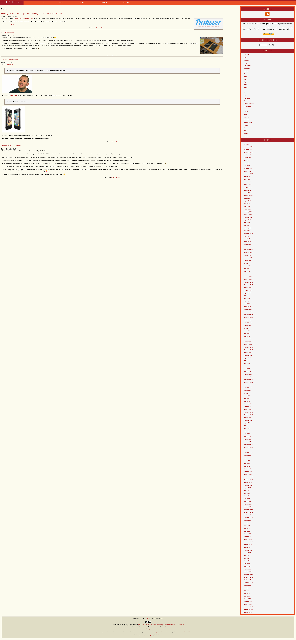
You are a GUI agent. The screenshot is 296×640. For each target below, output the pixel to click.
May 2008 (247, 528)
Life (245, 74)
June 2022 (247, 193)
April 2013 (247, 368)
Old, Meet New (7, 32)
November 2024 (248, 152)
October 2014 (248, 320)
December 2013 (248, 347)
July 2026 (246, 144)
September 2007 (248, 550)
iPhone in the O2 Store (11, 146)
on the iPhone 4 (12, 95)
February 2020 (248, 211)
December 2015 (248, 282)
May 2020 (247, 203)
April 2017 (247, 239)
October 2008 (248, 515)
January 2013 (248, 377)
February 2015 (248, 309)
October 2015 (248, 287)
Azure (245, 57)
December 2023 (248, 174)
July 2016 (246, 263)
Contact (82, 2)
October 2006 (248, 580)
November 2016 (248, 252)
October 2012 (248, 385)
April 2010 (247, 466)
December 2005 (248, 607)
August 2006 (247, 585)
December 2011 (248, 412)
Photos (246, 92)
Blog (61, 2)
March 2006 (247, 599)
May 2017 (247, 236)
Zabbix (246, 136)
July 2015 (246, 295)
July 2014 (246, 328)
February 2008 (248, 536)
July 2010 (246, 458)
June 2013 (247, 363)
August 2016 (247, 260)
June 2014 (247, 331)
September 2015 (248, 290)
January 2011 (248, 442)
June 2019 (247, 222)
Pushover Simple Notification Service (209, 26)
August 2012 (247, 390)
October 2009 (248, 482)
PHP (245, 95)
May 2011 (247, 431)
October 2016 (248, 255)
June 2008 (247, 525)
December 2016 (248, 249)
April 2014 (247, 336)
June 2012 (247, 396)
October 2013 (248, 352)
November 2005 (248, 609)
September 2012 (248, 387)
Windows (246, 133)
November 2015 (248, 285)
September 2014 (248, 322)
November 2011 (248, 415)
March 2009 (247, 501)
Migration (246, 82)
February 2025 (248, 149)
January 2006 (248, 604)
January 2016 (248, 279)
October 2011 (248, 417)
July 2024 (246, 160)
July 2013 (246, 360)
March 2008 (247, 534)
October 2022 (248, 184)
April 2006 (247, 596)
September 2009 (248, 485)
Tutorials (126, 2)
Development (247, 68)
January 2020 (248, 214)
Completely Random (249, 63)
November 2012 (248, 382)
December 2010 (248, 444)
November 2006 (248, 577)
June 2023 (247, 179)
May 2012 (247, 398)
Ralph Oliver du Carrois (160, 632)
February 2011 (248, 439)
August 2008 (247, 520)
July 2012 (246, 393)
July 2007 (246, 555)
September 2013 (248, 355)
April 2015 (247, 303)
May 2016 (247, 268)
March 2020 (247, 209)
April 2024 (247, 165)
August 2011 (247, 423)
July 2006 (246, 588)
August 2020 (247, 201)
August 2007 (247, 553)
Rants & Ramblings (249, 103)
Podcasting (247, 98)
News (245, 84)
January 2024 (248, 171)
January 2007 (248, 571)
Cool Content (247, 65)
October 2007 (248, 547)
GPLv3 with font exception (189, 632)
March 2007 (247, 566)
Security (246, 109)
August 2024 (247, 157)
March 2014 (247, 339)
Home (41, 2)
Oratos (246, 90)
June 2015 (247, 298)
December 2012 (248, 379)
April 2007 (247, 563)
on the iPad (9, 64)
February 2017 (248, 244)
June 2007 (247, 558)
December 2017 (248, 233)
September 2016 (248, 258)
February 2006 (248, 601)
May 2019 (247, 225)
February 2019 (248, 228)
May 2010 (247, 463)
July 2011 (246, 425)
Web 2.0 (246, 128)
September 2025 (248, 147)
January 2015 (248, 312)
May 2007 (247, 561)
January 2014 (248, 344)
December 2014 (248, 314)
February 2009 (248, 504)
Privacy (148, 629)
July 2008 (246, 523)
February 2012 (248, 406)
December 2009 (248, 477)
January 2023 (248, 182)
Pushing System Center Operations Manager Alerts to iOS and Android (31, 13)
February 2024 (248, 168)
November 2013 (248, 350)
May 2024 (247, 163)
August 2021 (247, 198)
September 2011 (248, 420)
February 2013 (248, 374)
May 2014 (247, 333)
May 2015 (247, 301)
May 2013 (247, 366)
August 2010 (247, 455)
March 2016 (247, 274)
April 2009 (247, 498)
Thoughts (117, 177)
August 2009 (247, 488)
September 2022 (248, 187)
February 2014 (248, 341)
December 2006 (248, 574)
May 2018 (247, 230)
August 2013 (247, 358)
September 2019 (248, 217)
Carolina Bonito (157, 635)
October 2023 (248, 176)
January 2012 (248, 409)
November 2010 (248, 447)
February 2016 (248, 276)
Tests (245, 114)
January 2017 (248, 247)
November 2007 (248, 544)
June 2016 (247, 266)
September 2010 (248, 452)
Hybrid (246, 71)
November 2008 (248, 512)
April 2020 (247, 206)
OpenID (246, 87)
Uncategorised (248, 122)
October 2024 (248, 155)
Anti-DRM (247, 55)
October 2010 (248, 450)
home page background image (143, 635)
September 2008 (248, 517)
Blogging (246, 60)
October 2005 (248, 612)
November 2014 (248, 317)
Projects (104, 2)
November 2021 (248, 195)
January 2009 (248, 507)
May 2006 (247, 593)
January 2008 (248, 539)
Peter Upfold (11, 2)
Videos (246, 125)
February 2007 (248, 569)
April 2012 (247, 401)
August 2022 (247, 190)
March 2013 (247, 371)
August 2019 (247, 220)
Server (98, 27)
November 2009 (248, 479)
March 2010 (247, 469)
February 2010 (248, 471)
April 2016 (247, 271)
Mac (116, 55)
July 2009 (246, 490)
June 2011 (247, 428)
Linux (245, 76)
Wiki (245, 130)
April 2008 (247, 531)
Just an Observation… (10, 59)
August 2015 (247, 293)
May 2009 (247, 496)
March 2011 (247, 436)
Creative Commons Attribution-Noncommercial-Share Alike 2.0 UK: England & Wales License (161, 624)
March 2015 (247, 306)
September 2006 (248, 582)
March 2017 (247, 241)
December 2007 (248, 542)
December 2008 (248, 509)
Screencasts (247, 106)
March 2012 (247, 404)
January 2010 (248, 474)
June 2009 (247, 493)
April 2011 (247, 433)
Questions (246, 101)
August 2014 (247, 325)
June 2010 (247, 460)
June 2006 (247, 590)
